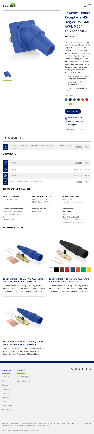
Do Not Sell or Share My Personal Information (16, 423)
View (87, 147)
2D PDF (13, 163)
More (67, 91)
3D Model (14, 175)
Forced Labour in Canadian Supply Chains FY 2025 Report (33, 425)
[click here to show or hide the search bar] (85, 6)
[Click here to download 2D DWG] (5, 169)
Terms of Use (55, 423)
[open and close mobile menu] (89, 5)
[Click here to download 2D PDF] (5, 163)
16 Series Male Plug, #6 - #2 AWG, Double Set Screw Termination (23, 343)
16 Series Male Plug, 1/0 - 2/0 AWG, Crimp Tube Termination (69, 280)
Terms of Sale (65, 423)
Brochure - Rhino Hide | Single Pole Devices (27, 182)
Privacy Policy (75, 423)
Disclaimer (84, 423)
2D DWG (14, 169)
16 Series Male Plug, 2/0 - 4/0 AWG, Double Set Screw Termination (24, 280)
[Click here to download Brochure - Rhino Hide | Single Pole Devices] (5, 182)
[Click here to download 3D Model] (5, 176)
